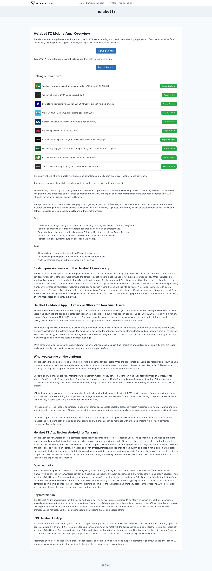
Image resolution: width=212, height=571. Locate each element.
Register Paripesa (169, 104)
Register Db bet (169, 131)
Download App (106, 50)
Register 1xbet (169, 122)
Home (81, 3)
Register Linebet (169, 149)
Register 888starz (169, 166)
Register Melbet (169, 95)
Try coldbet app (106, 67)
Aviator (112, 3)
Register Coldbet (169, 113)
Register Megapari (168, 140)
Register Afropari (169, 157)
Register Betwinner (168, 86)
